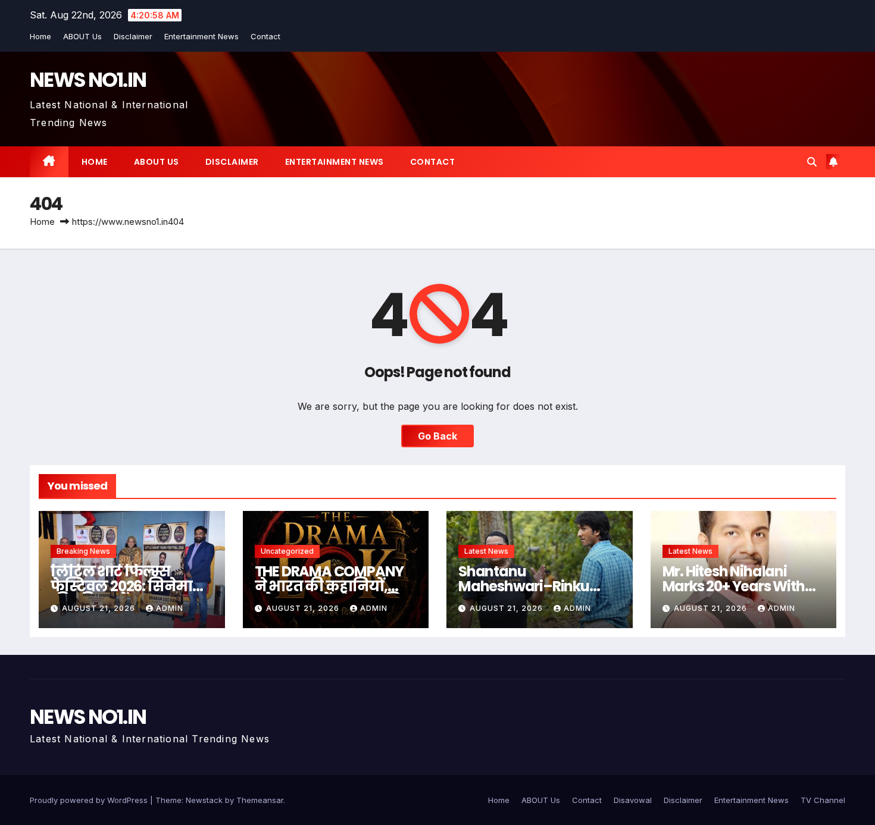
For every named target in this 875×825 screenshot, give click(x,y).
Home (40, 36)
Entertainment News (201, 36)
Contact (265, 36)
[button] (812, 162)
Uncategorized (287, 551)
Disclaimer (133, 36)
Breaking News (83, 551)
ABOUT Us (82, 36)
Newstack (204, 800)
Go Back (437, 436)
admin (169, 608)
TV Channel (823, 800)
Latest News (486, 551)
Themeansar (259, 800)
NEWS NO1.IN (88, 79)
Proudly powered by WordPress (90, 800)
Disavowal (633, 800)
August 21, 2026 (100, 608)
